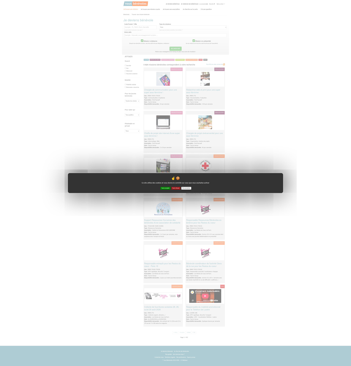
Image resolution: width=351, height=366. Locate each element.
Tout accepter (165, 188)
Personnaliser (186, 188)
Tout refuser (176, 188)
